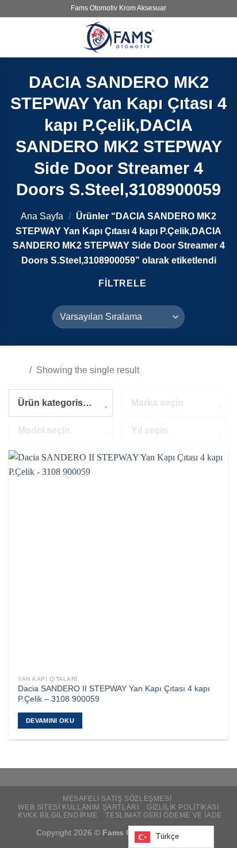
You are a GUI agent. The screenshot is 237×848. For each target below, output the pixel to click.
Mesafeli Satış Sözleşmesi (117, 799)
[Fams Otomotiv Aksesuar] (118, 37)
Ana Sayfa (42, 216)
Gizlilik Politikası (183, 807)
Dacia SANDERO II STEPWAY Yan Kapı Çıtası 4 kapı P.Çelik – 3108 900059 (114, 693)
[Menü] (15, 37)
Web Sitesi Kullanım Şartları (78, 807)
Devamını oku (50, 720)
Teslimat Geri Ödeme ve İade (163, 815)
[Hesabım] (222, 37)
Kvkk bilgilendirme (58, 815)
